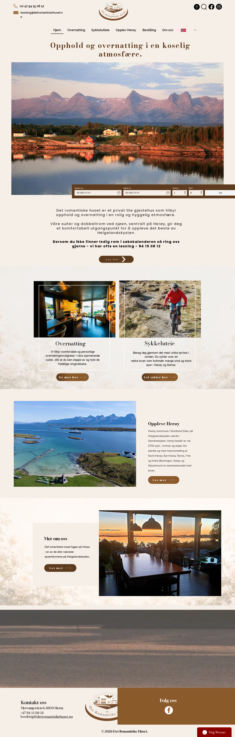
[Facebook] (169, 710)
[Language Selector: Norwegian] (188, 30)
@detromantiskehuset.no (53, 717)
